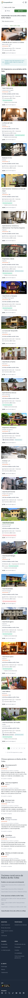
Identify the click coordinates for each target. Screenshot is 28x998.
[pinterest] (20, 993)
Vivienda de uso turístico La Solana (9, 770)
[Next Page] (22, 748)
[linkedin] (23, 993)
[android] (14, 985)
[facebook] (2, 993)
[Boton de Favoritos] (24, 30)
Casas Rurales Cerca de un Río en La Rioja (13, 911)
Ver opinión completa (6, 778)
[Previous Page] (6, 748)
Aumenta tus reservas (21, 925)
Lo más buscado (5, 950)
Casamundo (4, 972)
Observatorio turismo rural (7, 931)
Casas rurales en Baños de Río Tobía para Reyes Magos (13, 903)
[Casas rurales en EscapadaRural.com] (6, 2)
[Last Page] (24, 748)
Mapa (21, 10)
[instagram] (6, 993)
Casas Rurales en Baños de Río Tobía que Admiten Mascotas (13, 899)
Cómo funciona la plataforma (19, 957)
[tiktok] (13, 993)
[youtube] (16, 993)
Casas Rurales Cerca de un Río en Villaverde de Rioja (14, 891)
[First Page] (4, 748)
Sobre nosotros (5, 925)
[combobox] (14, 7)
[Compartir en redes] (23, 2)
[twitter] (9, 993)
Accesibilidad (18, 953)
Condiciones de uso (20, 944)
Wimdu (3, 969)
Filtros (8, 10)
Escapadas (4, 944)
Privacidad (17, 947)
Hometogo (4, 966)
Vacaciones (4, 947)
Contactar (4, 935)
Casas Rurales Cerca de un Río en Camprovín (12, 889)
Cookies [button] (17, 950)
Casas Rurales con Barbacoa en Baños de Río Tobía (13, 906)
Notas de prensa (5, 928)
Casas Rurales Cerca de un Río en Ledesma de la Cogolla (13, 885)
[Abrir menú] (26, 2)
